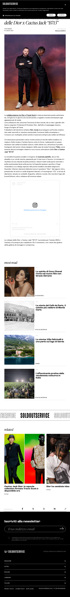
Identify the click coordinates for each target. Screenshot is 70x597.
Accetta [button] (61, 15)
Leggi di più (45, 10)
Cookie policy (20, 589)
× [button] (65, 5)
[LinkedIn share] (55, 509)
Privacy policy (9, 589)
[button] (11, 15)
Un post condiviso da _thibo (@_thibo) (35, 233)
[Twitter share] (33, 509)
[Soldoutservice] (5, 551)
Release (7, 572)
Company (7, 577)
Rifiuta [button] (51, 15)
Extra (6, 566)
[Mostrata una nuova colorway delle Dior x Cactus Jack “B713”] (22, 509)
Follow (7, 583)
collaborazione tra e (21, 115)
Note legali (30, 589)
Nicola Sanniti (60, 30)
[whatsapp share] (44, 509)
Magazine (7, 561)
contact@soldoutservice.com (54, 551)
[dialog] (35, 9)
